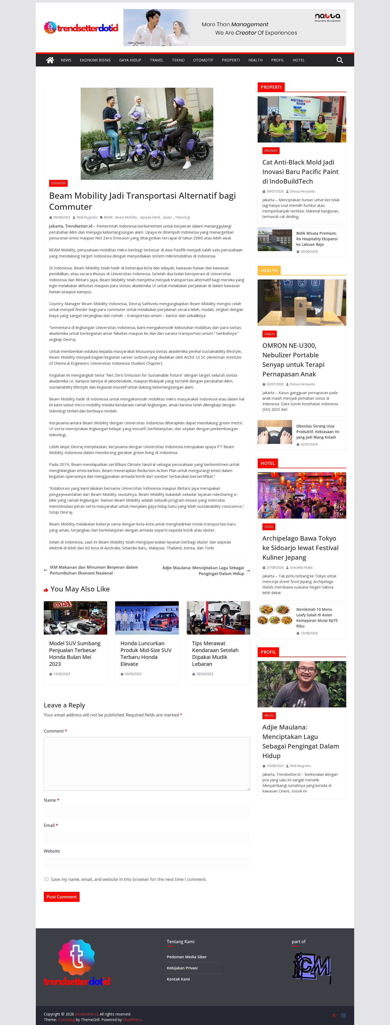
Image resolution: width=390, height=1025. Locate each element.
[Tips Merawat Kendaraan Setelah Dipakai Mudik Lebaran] (218, 604)
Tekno (178, 60)
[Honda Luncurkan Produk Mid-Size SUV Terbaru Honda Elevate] (147, 604)
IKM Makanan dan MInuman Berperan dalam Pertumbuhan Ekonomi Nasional (94, 570)
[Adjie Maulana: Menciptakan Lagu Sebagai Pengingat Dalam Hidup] (302, 684)
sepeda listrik (150, 217)
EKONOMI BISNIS (95, 60)
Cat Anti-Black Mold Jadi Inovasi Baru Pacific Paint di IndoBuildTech (300, 171)
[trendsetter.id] (50, 60)
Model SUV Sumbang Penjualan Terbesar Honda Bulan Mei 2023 (75, 653)
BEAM (108, 217)
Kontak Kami (178, 979)
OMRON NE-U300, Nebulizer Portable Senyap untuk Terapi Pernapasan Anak (293, 359)
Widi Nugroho (87, 217)
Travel (156, 60)
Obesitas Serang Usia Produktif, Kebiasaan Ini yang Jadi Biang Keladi (317, 432)
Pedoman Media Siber (187, 956)
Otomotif (203, 60)
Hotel (299, 60)
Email (51, 825)
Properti (231, 60)
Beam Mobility (126, 217)
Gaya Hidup (130, 60)
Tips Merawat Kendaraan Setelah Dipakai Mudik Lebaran (215, 653)
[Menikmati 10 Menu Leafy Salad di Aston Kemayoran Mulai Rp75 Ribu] (275, 621)
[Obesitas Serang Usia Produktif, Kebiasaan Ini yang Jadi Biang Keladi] (275, 435)
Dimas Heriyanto (302, 191)
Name (51, 800)
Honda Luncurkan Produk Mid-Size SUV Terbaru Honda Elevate (145, 653)
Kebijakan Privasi (182, 967)
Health (255, 60)
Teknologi (182, 217)
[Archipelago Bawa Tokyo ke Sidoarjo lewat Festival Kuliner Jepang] (302, 495)
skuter (167, 217)
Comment (55, 731)
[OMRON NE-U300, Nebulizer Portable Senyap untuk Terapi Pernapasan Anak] (302, 302)
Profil (277, 60)
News (66, 60)
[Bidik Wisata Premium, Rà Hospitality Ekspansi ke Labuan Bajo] (275, 242)
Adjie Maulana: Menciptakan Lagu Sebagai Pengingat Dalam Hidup (203, 570)
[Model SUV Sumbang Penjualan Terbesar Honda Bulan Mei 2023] (75, 604)
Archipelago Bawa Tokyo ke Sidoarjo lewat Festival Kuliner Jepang (300, 547)
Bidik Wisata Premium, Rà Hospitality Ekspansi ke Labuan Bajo (317, 239)
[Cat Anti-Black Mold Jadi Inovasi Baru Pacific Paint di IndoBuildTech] (302, 119)
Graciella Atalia (301, 567)
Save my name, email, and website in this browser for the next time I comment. (128, 879)
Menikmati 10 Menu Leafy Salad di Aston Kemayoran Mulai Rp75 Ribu (317, 618)
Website (52, 851)
